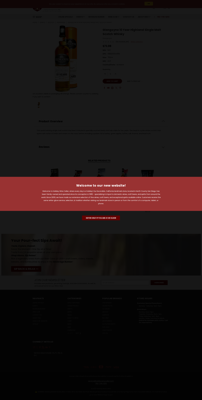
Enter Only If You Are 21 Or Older (101, 218)
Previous (196, 393)
